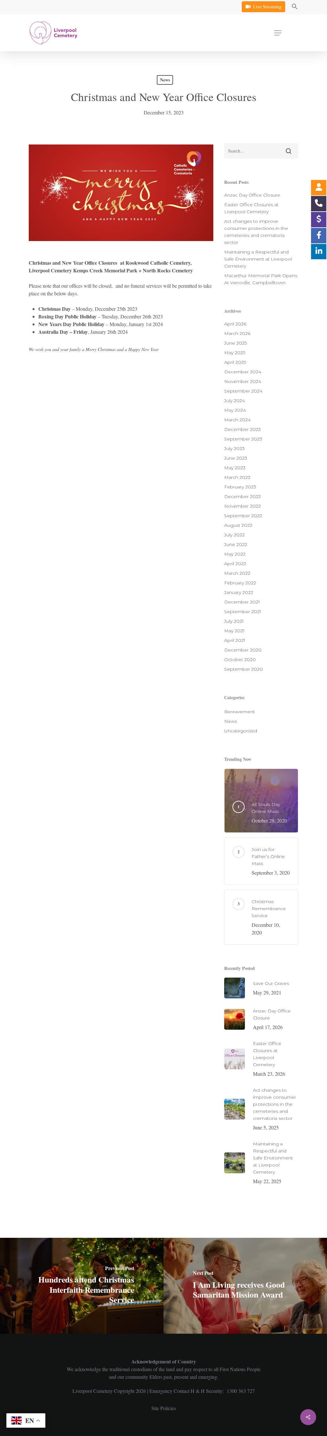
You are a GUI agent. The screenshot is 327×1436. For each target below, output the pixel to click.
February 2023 (240, 487)
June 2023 (235, 458)
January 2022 (238, 592)
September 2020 (243, 669)
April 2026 (235, 324)
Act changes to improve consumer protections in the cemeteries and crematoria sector (256, 231)
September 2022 (243, 516)
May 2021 (234, 631)
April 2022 (235, 563)
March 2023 (237, 477)
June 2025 (235, 343)
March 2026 (237, 333)
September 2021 (242, 611)
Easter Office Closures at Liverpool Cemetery (251, 208)
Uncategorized (240, 731)
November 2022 (242, 506)
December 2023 (242, 429)
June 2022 (235, 544)
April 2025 (235, 362)
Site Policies (163, 1408)
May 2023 (235, 468)
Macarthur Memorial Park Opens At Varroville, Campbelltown (260, 279)
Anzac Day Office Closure (252, 195)
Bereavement (239, 711)
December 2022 (242, 496)
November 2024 (242, 381)
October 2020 (240, 659)
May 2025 (234, 352)
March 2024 (237, 420)
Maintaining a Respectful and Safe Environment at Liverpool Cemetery (258, 259)
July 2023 (234, 448)
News (165, 79)
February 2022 (240, 583)
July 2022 (234, 535)
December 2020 (243, 650)
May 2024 (235, 410)
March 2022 (237, 573)
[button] (295, 7)
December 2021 (242, 602)
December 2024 (242, 372)
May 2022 (235, 554)
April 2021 (234, 640)
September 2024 (243, 391)
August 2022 (238, 525)
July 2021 (234, 621)
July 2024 (234, 400)
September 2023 (243, 439)
